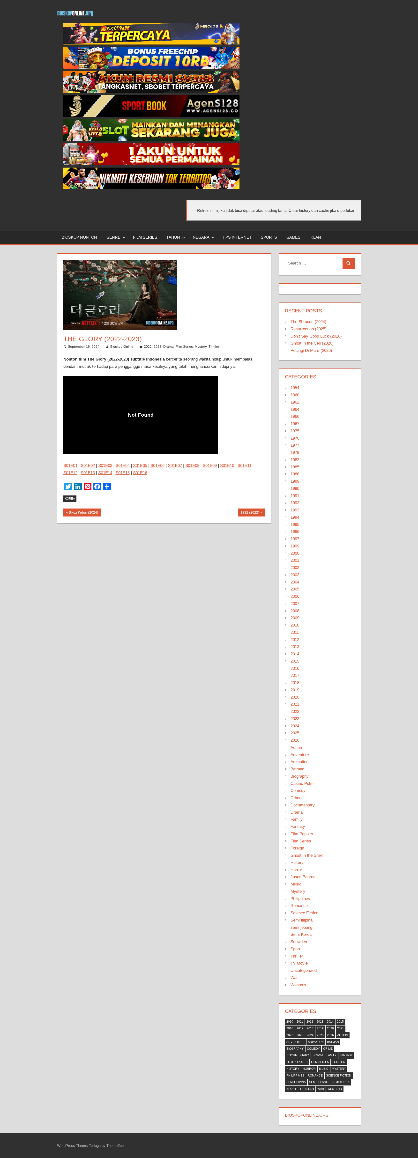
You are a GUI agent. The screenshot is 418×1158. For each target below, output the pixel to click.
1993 (295, 510)
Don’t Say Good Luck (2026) (316, 336)
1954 (295, 387)
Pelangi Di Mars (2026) (311, 350)
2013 (295, 646)
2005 (295, 589)
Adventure (300, 754)
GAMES (293, 237)
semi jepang (301, 927)
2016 (295, 668)
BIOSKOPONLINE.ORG (306, 1115)
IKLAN (315, 237)
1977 (295, 445)
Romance (299, 905)
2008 (295, 611)
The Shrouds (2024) (308, 321)
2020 (295, 697)
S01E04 (123, 465)
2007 (295, 603)
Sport (295, 949)
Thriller (214, 346)
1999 (295, 546)
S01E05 (140, 465)
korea (70, 498)
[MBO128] (151, 43)
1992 (295, 503)
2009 (295, 618)
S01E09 (210, 465)
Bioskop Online (121, 346)
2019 (295, 690)
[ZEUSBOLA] (151, 67)
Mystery (201, 346)
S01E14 (105, 473)
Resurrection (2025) (309, 329)
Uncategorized (304, 970)
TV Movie (299, 963)
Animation (299, 762)
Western (298, 985)
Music (296, 884)
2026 (295, 740)
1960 (295, 395)
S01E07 (175, 465)
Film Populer (302, 834)
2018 (295, 682)
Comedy (298, 790)
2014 (295, 654)
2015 (295, 661)
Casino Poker (303, 783)
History (297, 862)
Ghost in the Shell (307, 855)
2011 (295, 632)
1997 (295, 539)
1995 (295, 524)
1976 (295, 438)
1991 (295, 496)
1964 (295, 409)
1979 (295, 452)
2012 (295, 639)
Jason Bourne (303, 877)
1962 (295, 402)
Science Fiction (304, 913)
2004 (295, 582)
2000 (295, 553)
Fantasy (298, 826)
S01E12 (70, 473)
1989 (295, 481)
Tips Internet (237, 237)
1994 (295, 517)
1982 (295, 459)
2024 (295, 726)
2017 (295, 675)
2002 (295, 567)
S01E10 (227, 465)
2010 (295, 625)
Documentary (303, 805)
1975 (295, 431)
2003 (295, 575)
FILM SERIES (145, 237)
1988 (295, 474)
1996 (295, 531)
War (294, 977)
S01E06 (157, 465)
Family (297, 819)
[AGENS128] (151, 115)
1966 (295, 416)
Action (296, 747)
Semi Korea (301, 934)
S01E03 (105, 465)
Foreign (297, 848)
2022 (148, 346)
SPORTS (269, 237)
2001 (295, 560)
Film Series (184, 346)
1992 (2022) (249, 513)
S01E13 (88, 473)
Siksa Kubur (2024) (83, 513)
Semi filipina (302, 920)
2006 (295, 596)
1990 (295, 488)
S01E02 (88, 465)
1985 (295, 467)
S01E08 (192, 465)
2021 (295, 704)
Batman (297, 769)
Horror (296, 870)
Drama (168, 346)
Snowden (299, 941)
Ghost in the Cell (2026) (312, 343)
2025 (295, 733)
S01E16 (140, 473)
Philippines (300, 898)
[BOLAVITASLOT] (151, 139)
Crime (296, 798)
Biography (300, 776)
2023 (157, 346)
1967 (295, 423)
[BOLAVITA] (151, 91)
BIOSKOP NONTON (79, 237)
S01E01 (70, 465)
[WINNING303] (151, 164)
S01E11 (244, 465)
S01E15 (123, 473)
